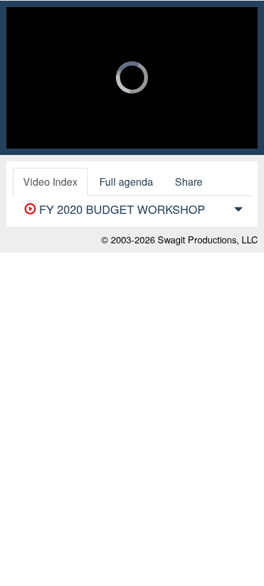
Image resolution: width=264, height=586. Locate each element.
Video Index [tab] (50, 181)
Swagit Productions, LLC (208, 239)
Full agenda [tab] (126, 181)
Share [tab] (188, 181)
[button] (238, 211)
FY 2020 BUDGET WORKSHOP (120, 208)
